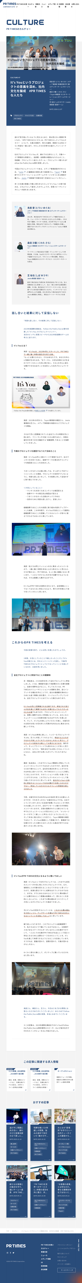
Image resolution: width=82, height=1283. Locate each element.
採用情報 (44, 1266)
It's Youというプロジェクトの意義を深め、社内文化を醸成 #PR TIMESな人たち (48, 1231)
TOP (7, 1231)
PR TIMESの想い (47, 1245)
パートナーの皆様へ (64, 1264)
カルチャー (15, 1231)
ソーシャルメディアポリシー (66, 1249)
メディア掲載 (46, 1259)
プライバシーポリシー (64, 1245)
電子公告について (63, 1253)
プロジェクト (18, 115)
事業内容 (44, 1252)
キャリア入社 (29, 115)
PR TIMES (17, 119)
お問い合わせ (62, 1260)
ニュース (44, 1255)
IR (57, 4)
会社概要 (44, 1269)
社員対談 (39, 115)
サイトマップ (62, 1257)
